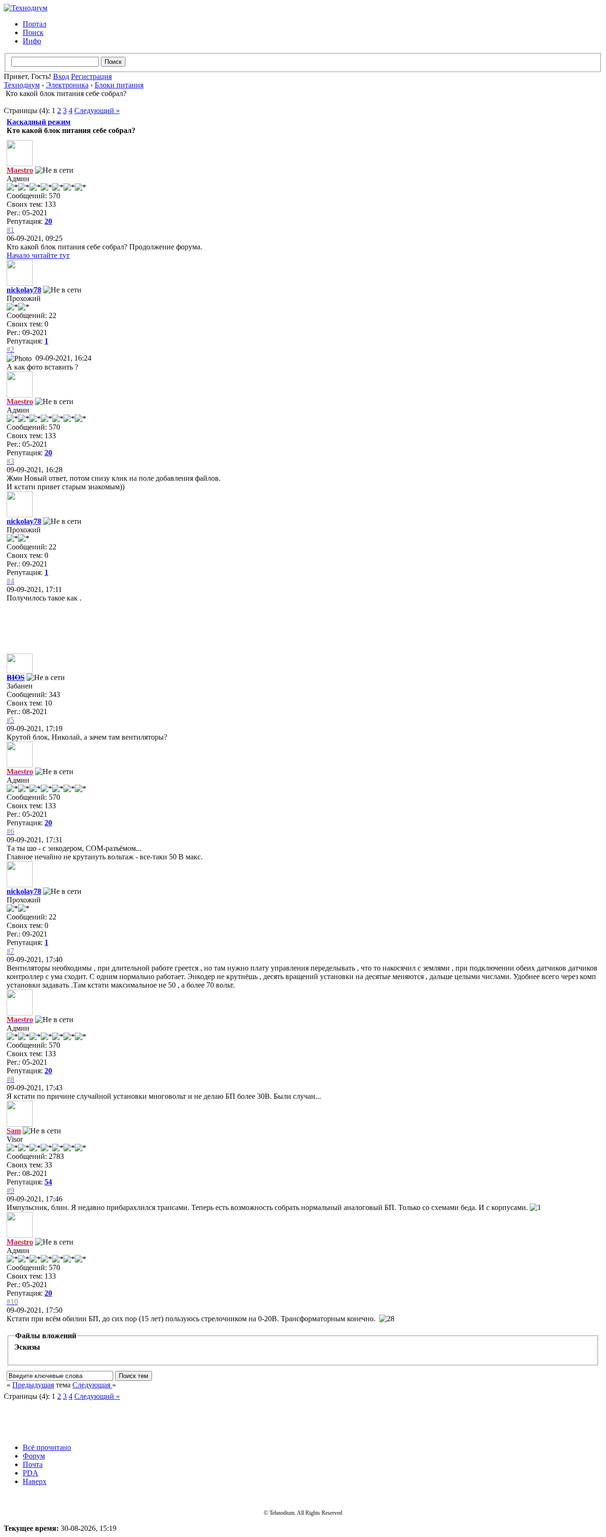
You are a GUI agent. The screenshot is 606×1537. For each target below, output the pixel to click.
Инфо (32, 41)
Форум (34, 1456)
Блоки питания (119, 85)
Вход (61, 76)
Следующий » (97, 110)
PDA (30, 1473)
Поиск (33, 32)
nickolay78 (24, 290)
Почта (33, 1464)
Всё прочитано (47, 1447)
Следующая (92, 1385)
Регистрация (91, 76)
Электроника (67, 85)
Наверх (34, 1481)
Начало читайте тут (38, 255)
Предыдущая (33, 1385)
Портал (34, 24)
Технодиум (22, 85)
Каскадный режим (39, 122)
